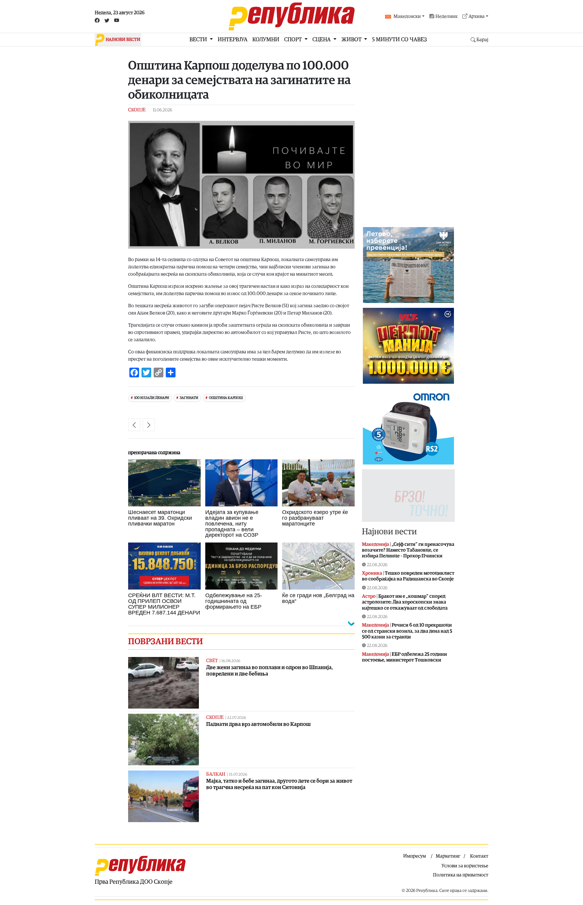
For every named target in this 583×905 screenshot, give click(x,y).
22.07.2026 (236, 718)
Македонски (407, 16)
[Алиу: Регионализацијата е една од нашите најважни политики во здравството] (134, 424)
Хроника (372, 573)
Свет (212, 660)
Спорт (293, 40)
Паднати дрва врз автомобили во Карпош (258, 724)
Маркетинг (448, 856)
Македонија (375, 544)
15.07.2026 (238, 775)
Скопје (136, 109)
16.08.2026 (230, 661)
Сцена (322, 40)
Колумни (265, 40)
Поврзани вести (165, 641)
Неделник (446, 16)
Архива (477, 16)
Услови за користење (465, 865)
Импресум (414, 856)
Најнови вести (389, 531)
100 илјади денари (151, 398)
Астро (369, 596)
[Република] (291, 16)
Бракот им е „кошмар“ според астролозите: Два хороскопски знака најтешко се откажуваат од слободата (405, 602)
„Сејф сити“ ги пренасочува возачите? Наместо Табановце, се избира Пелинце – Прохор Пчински (408, 550)
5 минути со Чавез (399, 40)
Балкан (215, 774)
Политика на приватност (460, 875)
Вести (198, 40)
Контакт (479, 856)
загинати (189, 398)
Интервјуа (232, 40)
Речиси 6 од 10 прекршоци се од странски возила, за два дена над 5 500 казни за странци (407, 631)
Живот (352, 40)
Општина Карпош (226, 398)
